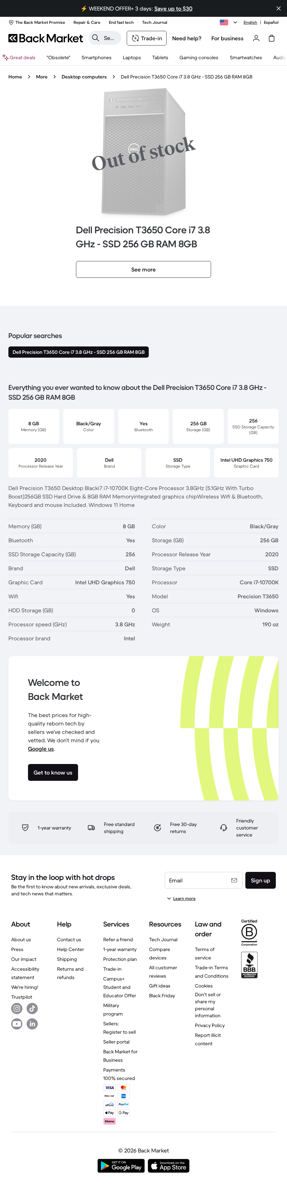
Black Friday (162, 995)
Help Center (70, 949)
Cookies (204, 986)
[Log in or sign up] (256, 38)
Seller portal (116, 1042)
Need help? (187, 38)
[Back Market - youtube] (16, 1024)
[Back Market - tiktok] (32, 1008)
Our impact (23, 959)
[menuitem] (97, 57)
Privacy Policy (210, 1025)
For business (227, 38)
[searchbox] (110, 38)
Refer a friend (118, 939)
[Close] (278, 8)
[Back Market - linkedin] (32, 1024)
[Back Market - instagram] (16, 1008)
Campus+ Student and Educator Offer (119, 987)
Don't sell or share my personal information (208, 1005)
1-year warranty (119, 949)
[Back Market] (45, 38)
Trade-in (112, 969)
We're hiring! (24, 987)
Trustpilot (21, 997)
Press (17, 949)
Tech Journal (163, 939)
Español (271, 22)
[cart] (272, 38)
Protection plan (120, 959)
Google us (41, 748)
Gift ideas (159, 986)
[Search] (95, 37)
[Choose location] (229, 22)
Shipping (67, 959)
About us (21, 939)
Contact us (69, 939)
